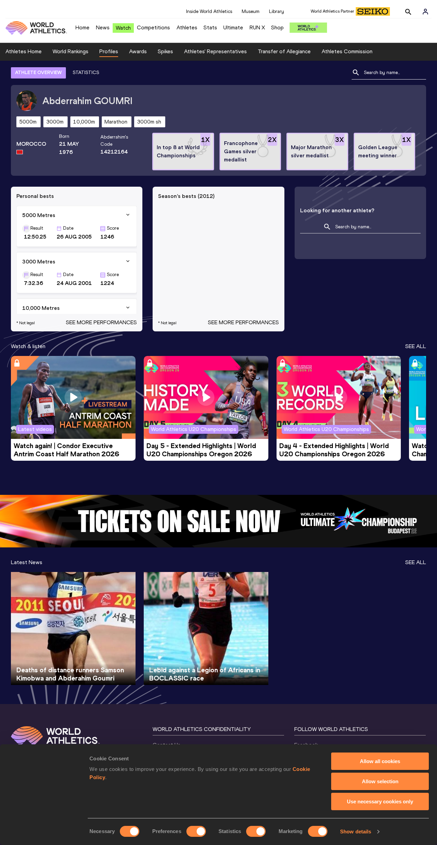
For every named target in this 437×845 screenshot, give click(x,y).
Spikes (165, 51)
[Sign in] (425, 11)
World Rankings (70, 51)
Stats (210, 27)
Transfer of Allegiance (284, 51)
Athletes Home (23, 51)
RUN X (257, 27)
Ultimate (233, 27)
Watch (123, 28)
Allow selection (380, 781)
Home (82, 27)
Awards (138, 51)
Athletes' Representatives (215, 51)
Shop (277, 27)
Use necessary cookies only (380, 801)
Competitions (153, 27)
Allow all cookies (380, 761)
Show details (355, 831)
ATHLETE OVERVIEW (38, 72)
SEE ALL (415, 346)
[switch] (196, 831)
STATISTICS (86, 72)
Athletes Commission (347, 51)
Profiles (108, 51)
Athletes (187, 27)
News (103, 27)
